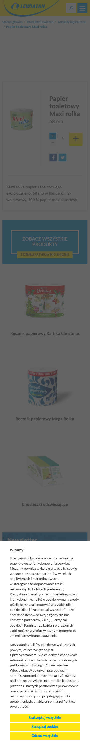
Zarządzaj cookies (45, 727)
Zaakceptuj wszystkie (45, 718)
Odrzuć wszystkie (45, 736)
